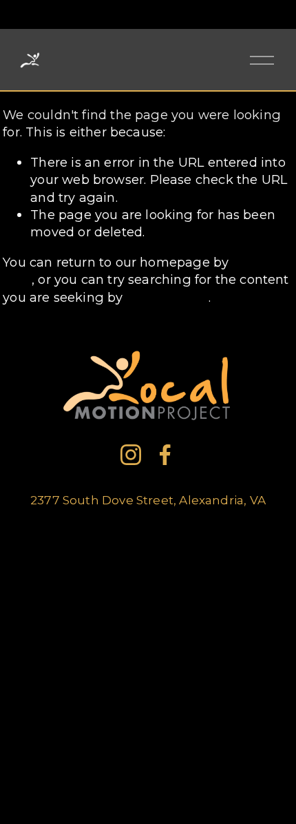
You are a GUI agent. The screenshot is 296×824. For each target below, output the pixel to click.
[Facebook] (165, 455)
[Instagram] (131, 455)
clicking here (168, 297)
